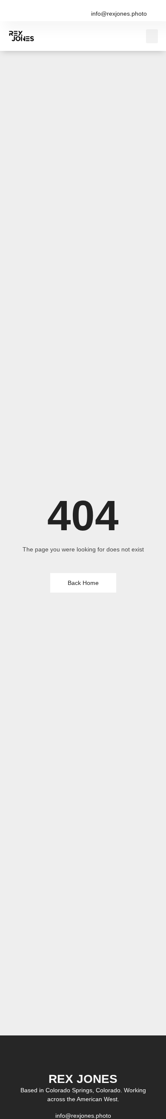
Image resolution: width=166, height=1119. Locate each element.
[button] (152, 36)
